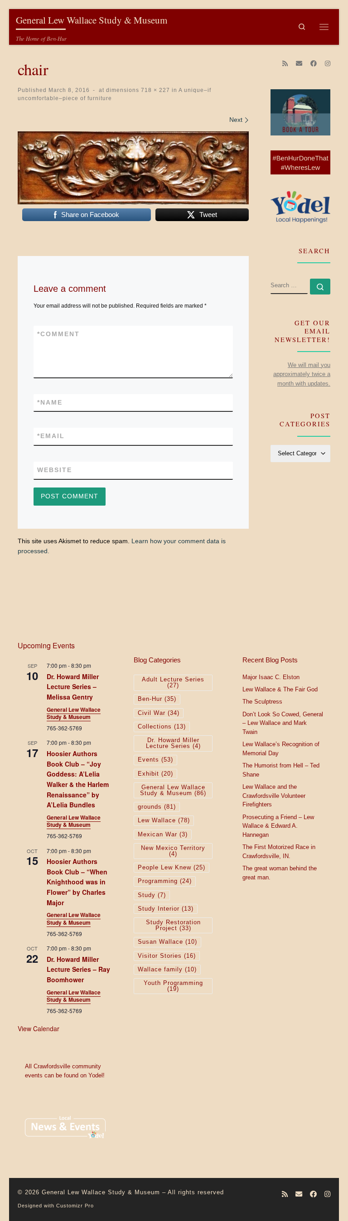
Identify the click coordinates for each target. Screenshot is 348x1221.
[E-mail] (299, 64)
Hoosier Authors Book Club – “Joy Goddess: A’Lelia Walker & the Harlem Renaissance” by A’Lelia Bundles (78, 779)
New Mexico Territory (173, 851)
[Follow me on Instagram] (327, 64)
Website (54, 469)
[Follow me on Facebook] (313, 64)
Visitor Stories (167, 956)
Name (50, 402)
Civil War (158, 713)
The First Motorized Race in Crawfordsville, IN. (278, 851)
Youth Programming (173, 986)
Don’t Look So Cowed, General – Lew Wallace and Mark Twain (282, 723)
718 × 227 (154, 90)
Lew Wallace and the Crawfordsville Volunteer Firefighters (273, 796)
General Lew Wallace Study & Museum (74, 713)
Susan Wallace (167, 942)
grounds (157, 807)
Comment (58, 334)
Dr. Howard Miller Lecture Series (173, 743)
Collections (162, 727)
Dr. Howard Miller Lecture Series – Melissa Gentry (73, 686)
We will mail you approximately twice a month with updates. (301, 374)
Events (155, 760)
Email (51, 435)
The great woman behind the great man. (279, 873)
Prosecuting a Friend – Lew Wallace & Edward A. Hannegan (278, 826)
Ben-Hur (157, 699)
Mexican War (163, 834)
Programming (165, 881)
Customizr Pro (75, 1205)
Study (152, 895)
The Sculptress (262, 702)
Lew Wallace (164, 820)
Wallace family (167, 969)
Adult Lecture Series (173, 682)
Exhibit (155, 774)
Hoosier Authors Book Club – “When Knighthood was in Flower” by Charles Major (77, 882)
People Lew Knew (171, 867)
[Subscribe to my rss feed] (285, 64)
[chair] (133, 167)
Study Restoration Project (173, 925)
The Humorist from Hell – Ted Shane (280, 770)
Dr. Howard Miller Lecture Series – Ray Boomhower (78, 969)
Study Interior (165, 909)
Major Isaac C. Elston (271, 677)
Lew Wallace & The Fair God (280, 689)
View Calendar (38, 1028)
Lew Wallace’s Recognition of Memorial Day (280, 749)
